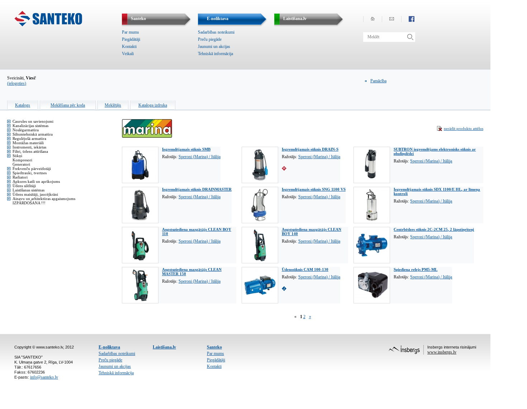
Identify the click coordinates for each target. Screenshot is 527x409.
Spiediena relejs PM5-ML (415, 269)
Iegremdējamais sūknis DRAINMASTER (197, 189)
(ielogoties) (16, 83)
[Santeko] (48, 25)
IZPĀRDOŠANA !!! (29, 203)
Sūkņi (17, 156)
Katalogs (22, 105)
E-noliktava (109, 347)
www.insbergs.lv (441, 352)
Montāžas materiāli (28, 143)
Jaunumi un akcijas (214, 46)
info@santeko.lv (44, 377)
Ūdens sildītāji (24, 186)
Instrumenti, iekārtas (29, 147)
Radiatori (20, 177)
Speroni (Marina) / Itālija (199, 156)
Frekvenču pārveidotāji (32, 168)
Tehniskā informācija (215, 53)
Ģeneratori (21, 164)
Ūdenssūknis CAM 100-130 (305, 269)
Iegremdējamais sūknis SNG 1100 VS (314, 189)
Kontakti (129, 46)
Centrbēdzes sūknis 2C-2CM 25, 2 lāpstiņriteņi (434, 229)
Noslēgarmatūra (26, 130)
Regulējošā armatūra (29, 138)
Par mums (130, 32)
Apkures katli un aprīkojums (36, 181)
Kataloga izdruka (152, 105)
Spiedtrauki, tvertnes (30, 173)
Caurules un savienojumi (33, 121)
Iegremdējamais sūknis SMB (186, 149)
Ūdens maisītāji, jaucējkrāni (35, 194)
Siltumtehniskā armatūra (33, 134)
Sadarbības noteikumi (216, 32)
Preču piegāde (210, 39)
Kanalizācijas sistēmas (30, 125)
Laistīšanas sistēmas (28, 190)
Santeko (214, 347)
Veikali (128, 53)
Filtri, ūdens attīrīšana (30, 151)
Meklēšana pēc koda (68, 105)
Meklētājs (113, 105)
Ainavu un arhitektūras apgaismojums (44, 198)
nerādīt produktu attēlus (463, 128)
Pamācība (378, 80)
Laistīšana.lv (164, 347)
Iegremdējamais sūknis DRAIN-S (310, 149)
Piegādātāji (131, 39)
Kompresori (22, 160)
